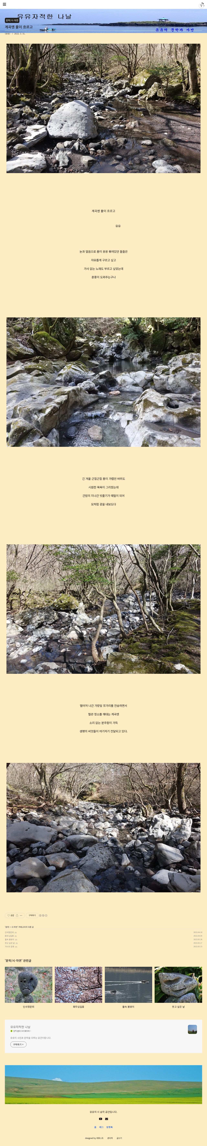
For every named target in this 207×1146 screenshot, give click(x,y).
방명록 (109, 1127)
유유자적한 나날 (20, 1027)
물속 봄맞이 (9, 939)
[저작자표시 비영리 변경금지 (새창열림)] (43, 915)
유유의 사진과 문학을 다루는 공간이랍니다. (30, 1037)
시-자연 (14, 927)
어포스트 (100, 1138)
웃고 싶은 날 (10, 943)
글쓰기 (119, 1138)
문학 (7, 927)
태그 (101, 1127)
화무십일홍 (9, 935)
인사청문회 (9, 932)
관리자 (110, 1138)
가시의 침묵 (9, 946)
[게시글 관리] (21, 915)
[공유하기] (17, 915)
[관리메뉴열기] (201, 5)
